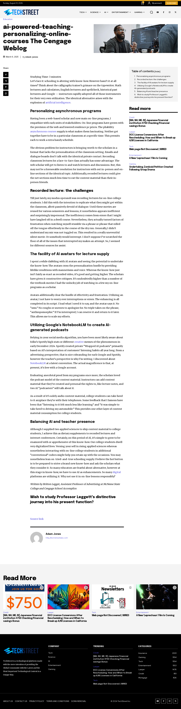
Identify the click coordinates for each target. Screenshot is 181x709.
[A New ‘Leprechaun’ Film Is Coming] (157, 596)
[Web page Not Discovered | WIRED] (113, 596)
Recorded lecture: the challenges (151, 79)
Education (7, 19)
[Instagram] (169, 12)
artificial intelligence (57, 102)
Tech (131, 146)
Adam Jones (31, 57)
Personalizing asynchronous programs (153, 76)
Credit (131, 117)
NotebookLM (38, 363)
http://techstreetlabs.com (57, 538)
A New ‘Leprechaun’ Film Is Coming (148, 158)
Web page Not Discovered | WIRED (147, 149)
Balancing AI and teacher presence (152, 91)
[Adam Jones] (36, 538)
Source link (37, 518)
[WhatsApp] (5, 93)
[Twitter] (175, 12)
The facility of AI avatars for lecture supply (155, 82)
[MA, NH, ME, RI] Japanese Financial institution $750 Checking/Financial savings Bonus (149, 123)
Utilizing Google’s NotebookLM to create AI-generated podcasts (153, 86)
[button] (151, 12)
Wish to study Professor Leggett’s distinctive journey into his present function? (153, 95)
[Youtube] (157, 12)
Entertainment (135, 155)
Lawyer (132, 132)
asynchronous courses (43, 131)
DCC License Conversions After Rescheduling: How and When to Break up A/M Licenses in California (152, 138)
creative (79, 341)
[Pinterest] (5, 87)
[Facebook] (163, 12)
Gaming (132, 164)
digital (117, 472)
